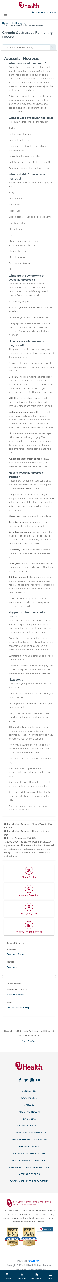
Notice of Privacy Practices (29, 1160)
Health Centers (18, 23)
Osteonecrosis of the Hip (18, 1007)
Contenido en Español (45, 12)
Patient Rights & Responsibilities (29, 1167)
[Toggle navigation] (6, 14)
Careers (29, 1105)
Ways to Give (29, 1098)
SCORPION (34, 1261)
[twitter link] (26, 1080)
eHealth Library (29, 1146)
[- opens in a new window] (29, 1203)
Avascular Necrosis (15, 994)
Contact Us (29, 1091)
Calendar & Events (29, 1125)
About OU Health (29, 1111)
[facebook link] (20, 1080)
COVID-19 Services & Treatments (29, 1181)
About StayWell (28, 1041)
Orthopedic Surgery (16, 954)
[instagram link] (32, 1080)
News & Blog (29, 1118)
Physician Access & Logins (29, 1153)
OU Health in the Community (29, 1132)
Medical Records (29, 1174)
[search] (26, 47)
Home (5, 23)
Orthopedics (12, 967)
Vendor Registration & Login (29, 1139)
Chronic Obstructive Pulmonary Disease (24, 25)
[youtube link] (38, 1080)
